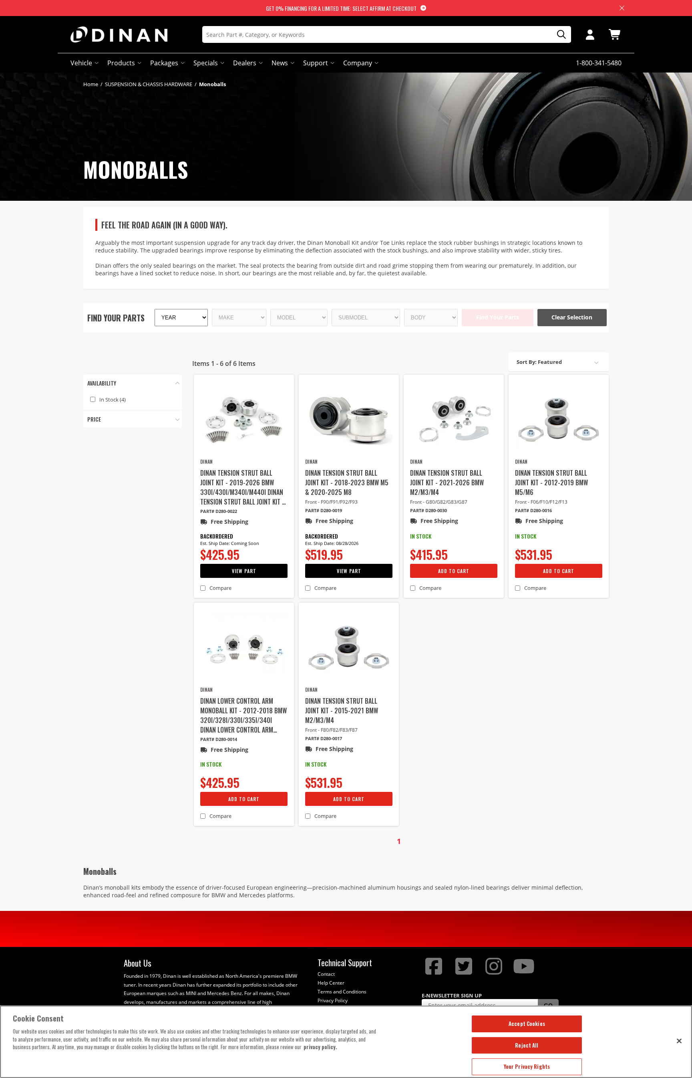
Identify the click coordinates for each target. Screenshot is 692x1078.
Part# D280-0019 (323, 510)
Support (315, 63)
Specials (205, 63)
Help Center (331, 982)
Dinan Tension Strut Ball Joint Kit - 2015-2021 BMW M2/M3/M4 (341, 710)
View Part (244, 570)
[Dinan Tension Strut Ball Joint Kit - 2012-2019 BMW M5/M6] (558, 419)
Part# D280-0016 (533, 510)
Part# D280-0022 (218, 511)
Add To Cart (453, 570)
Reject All (526, 1045)
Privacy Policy (333, 1000)
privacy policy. (320, 1047)
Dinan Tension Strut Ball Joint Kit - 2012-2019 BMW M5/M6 (551, 482)
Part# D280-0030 (428, 510)
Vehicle (81, 63)
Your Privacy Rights (527, 1066)
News (280, 63)
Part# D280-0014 (218, 739)
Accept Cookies (527, 1023)
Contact (326, 974)
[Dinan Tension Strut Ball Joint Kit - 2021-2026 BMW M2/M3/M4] (453, 419)
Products (121, 63)
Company (357, 63)
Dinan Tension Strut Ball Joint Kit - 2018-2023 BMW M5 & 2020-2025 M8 (346, 482)
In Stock (112, 399)
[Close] (679, 1041)
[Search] (558, 34)
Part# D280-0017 (323, 738)
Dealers (244, 63)
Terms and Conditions (342, 991)
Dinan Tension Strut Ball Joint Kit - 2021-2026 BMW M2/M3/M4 (447, 482)
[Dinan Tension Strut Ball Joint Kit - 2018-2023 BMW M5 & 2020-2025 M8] (348, 419)
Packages (164, 63)
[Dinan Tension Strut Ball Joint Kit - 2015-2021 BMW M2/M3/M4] (348, 647)
